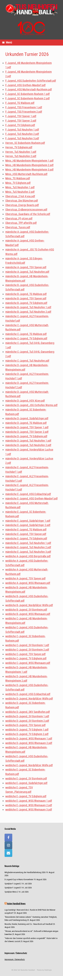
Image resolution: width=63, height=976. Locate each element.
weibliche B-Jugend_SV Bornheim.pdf (26, 609)
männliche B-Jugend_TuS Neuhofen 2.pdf (28, 311)
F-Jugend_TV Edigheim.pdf (20, 125)
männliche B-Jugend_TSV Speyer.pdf (25, 298)
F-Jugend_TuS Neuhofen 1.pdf (22, 129)
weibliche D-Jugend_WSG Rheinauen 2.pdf (28, 743)
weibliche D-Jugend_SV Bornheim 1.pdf (27, 716)
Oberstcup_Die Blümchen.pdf (21, 200)
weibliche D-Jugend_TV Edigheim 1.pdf (26, 729)
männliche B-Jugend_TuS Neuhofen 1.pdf (28, 307)
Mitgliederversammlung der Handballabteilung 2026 (25, 872)
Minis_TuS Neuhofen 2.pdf (20, 191)
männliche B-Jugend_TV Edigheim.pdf (26, 303)
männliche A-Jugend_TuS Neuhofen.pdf (27, 271)
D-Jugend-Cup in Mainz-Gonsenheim (19, 879)
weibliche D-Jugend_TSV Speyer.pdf (25, 725)
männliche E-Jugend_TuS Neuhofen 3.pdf (28, 551)
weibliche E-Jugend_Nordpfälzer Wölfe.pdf (29, 765)
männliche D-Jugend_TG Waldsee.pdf (26, 422)
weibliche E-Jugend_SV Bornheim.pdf (26, 778)
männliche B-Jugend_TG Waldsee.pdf (26, 294)
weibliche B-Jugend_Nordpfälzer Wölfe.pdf (29, 605)
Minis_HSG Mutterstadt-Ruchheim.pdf (26, 174)
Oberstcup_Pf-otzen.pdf (18, 218)
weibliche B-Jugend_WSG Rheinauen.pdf (27, 614)
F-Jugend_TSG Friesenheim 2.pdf (23, 111)
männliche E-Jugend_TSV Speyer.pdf (25, 534)
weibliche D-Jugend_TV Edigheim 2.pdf (26, 734)
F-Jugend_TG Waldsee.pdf (19, 102)
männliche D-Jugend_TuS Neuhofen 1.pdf (28, 440)
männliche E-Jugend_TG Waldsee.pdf (25, 529)
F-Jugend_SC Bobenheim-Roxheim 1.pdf (27, 94)
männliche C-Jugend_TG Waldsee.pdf (26, 334)
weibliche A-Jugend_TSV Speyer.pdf (25, 578)
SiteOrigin (48, 970)
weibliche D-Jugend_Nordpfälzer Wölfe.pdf (29, 698)
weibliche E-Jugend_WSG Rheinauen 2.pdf (28, 805)
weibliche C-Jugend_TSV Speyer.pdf (25, 654)
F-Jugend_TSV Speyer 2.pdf (20, 120)
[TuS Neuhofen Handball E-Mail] (8, 853)
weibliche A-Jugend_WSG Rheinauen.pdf (27, 583)
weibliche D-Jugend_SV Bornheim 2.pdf (27, 720)
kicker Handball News (16, 903)
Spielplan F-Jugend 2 (13, 883)
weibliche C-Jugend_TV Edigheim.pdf (25, 658)
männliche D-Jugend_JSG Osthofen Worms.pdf (31, 405)
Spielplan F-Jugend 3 (13, 887)
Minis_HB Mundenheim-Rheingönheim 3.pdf (29, 169)
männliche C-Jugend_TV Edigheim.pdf (26, 338)
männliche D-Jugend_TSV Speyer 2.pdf (26, 431)
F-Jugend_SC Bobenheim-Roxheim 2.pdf (27, 98)
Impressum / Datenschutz (15, 959)
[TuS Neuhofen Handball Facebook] (8, 837)
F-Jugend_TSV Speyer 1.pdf (20, 116)
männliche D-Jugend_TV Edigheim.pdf (26, 436)
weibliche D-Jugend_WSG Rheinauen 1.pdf (28, 738)
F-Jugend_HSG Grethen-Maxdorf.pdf (25, 85)
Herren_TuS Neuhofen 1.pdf (20, 151)
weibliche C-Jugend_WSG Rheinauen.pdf (27, 663)
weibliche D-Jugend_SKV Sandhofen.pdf (27, 711)
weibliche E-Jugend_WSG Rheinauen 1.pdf (28, 800)
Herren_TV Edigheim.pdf (18, 147)
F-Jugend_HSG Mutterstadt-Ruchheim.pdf (28, 89)
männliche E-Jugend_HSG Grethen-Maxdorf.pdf (31, 498)
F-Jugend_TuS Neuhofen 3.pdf (22, 138)
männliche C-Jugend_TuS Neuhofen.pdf (27, 360)
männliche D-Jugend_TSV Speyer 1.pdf (26, 427)
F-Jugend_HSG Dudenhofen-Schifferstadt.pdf (30, 80)
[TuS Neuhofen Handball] (31, 9)
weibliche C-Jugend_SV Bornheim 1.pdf (27, 645)
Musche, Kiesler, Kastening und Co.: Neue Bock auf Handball (28, 924)
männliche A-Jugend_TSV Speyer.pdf (25, 267)
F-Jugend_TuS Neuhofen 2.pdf (22, 134)
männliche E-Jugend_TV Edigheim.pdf (26, 538)
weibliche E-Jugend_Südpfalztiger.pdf (26, 783)
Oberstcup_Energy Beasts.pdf (22, 205)
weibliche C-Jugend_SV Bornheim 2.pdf (27, 649)
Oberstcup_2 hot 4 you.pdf (20, 196)
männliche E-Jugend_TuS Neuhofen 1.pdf (28, 543)
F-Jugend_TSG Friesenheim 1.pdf (23, 107)
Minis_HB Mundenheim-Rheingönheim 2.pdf (29, 165)
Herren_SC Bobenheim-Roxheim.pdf (25, 142)
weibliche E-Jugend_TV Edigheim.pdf (25, 796)
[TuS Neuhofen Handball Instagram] (8, 845)
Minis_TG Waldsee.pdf (17, 178)
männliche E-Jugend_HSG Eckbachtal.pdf (28, 494)
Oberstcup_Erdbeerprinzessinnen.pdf (26, 209)
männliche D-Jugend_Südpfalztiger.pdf (26, 418)
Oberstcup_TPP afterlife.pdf (21, 222)
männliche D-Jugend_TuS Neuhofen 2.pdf (28, 445)
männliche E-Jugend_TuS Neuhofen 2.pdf (28, 547)
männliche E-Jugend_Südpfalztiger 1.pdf (27, 520)
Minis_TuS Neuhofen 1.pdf (20, 187)
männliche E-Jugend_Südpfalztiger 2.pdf (27, 525)
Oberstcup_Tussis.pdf (17, 227)
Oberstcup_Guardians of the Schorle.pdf (27, 214)
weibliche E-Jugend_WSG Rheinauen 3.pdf (28, 809)
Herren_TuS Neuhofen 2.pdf (20, 156)
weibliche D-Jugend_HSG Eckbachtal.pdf (27, 694)
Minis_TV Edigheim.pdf (18, 182)
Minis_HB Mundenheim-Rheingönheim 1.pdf (29, 160)
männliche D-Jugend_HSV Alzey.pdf (25, 400)
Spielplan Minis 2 (11, 892)
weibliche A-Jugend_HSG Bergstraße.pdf (28, 556)
